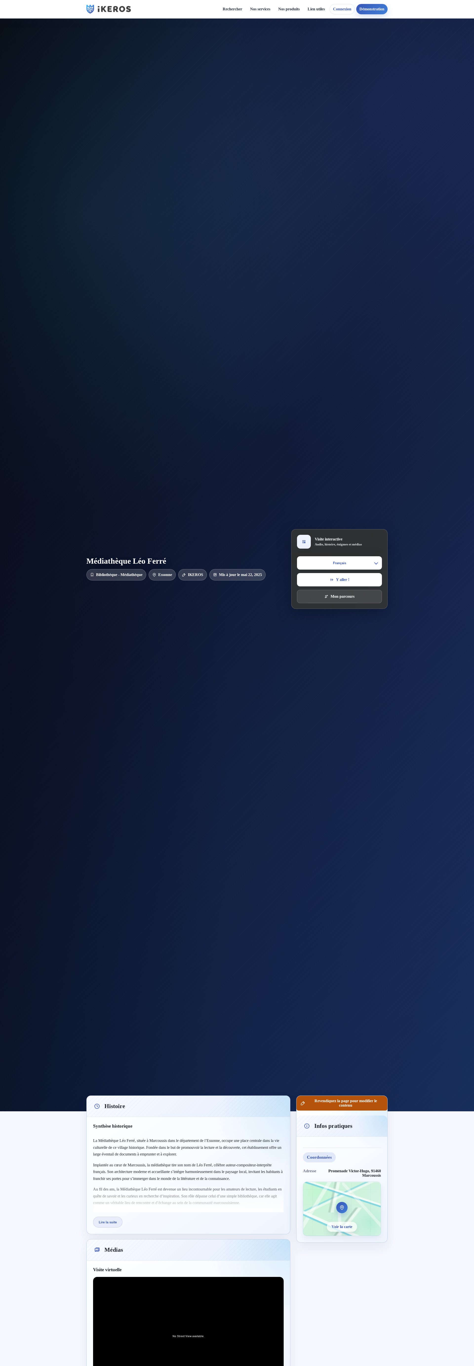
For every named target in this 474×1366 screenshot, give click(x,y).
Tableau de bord (325, 46)
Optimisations (380, 37)
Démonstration (371, 9)
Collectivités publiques (272, 93)
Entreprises (263, 118)
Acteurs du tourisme (271, 101)
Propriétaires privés (270, 110)
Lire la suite (108, 1222)
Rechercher (232, 9)
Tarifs (259, 71)
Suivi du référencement (388, 54)
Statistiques (320, 54)
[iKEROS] (108, 9)
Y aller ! (342, 579)
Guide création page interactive (174, 39)
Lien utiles (316, 9)
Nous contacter (284, 46)
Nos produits (289, 9)
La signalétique (266, 63)
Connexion (342, 9)
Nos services (260, 9)
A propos (279, 37)
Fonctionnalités (324, 37)
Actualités (223, 37)
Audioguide (264, 54)
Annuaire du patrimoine (389, 46)
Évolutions (224, 54)
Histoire (221, 46)
